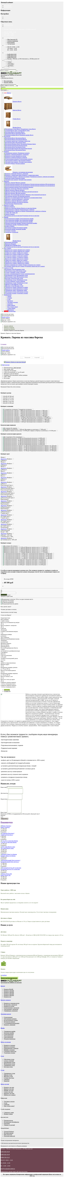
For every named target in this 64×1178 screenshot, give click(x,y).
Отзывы (9, 297)
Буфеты (12, 226)
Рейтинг (3, 815)
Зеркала (12, 214)
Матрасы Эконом (20, 182)
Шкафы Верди (17, 127)
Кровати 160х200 (9, 993)
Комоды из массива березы (28, 208)
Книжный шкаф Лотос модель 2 (10, 862)
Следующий (36, 357)
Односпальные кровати (25, 159)
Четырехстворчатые (9, 1039)
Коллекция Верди (21, 138)
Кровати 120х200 (9, 990)
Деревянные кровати (24, 153)
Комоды (12, 206)
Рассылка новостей (9, 1136)
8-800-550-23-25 (11, 57)
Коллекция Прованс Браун (28, 144)
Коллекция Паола (21, 150)
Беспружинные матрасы (26, 187)
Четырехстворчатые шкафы (29, 223)
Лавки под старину (22, 260)
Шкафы (6, 217)
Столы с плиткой (20, 272)
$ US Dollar (11, 64)
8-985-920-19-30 (11, 55)
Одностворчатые (9, 1034)
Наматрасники (18, 203)
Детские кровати (20, 163)
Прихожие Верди (20, 133)
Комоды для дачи (9, 1089)
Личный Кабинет (9, 1131)
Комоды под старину (24, 251)
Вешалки (13, 244)
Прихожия (15, 242)
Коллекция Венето (21, 139)
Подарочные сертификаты (11, 1122)
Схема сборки (11, 308)
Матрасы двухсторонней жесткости (36, 194)
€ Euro (9, 62)
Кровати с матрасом (22, 154)
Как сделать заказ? (12, 306)
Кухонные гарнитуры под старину (35, 266)
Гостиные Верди (19, 132)
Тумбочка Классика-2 (7, 835)
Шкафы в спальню (9, 1050)
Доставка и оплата (12, 302)
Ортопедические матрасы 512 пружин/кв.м (42, 185)
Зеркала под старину (23, 263)
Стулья (2, 1070)
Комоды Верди (17, 110)
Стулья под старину (22, 257)
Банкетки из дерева (22, 289)
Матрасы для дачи (9, 1093)
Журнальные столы (22, 277)
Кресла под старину (22, 259)
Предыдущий (27, 357)
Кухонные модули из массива (30, 215)
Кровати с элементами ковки (30, 175)
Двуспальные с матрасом (11, 1009)
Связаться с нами (9, 1112)
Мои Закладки (8, 1134)
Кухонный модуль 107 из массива (10, 869)
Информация (7, 294)
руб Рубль (10, 65)
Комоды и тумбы (9, 205)
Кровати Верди (17, 101)
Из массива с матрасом (10, 1004)
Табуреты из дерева (22, 287)
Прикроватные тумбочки (27, 209)
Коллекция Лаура (20, 147)
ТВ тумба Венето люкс (7, 848)
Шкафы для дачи (9, 1090)
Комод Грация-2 (5, 827)
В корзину (3, 594)
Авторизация (8, 7)
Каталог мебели (8, 82)
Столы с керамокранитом (27, 274)
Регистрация (7, 5)
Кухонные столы (20, 269)
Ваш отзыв (4, 812)
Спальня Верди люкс (24, 130)
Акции (9, 296)
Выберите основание (7, 406)
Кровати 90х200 (8, 989)
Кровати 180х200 (9, 995)
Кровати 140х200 (9, 992)
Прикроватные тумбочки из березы (36, 211)
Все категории (8, 81)
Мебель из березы (9, 327)
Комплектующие (20, 178)
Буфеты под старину (23, 254)
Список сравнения (12, 41)
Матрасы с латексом (23, 199)
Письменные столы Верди (28, 129)
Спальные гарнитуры (24, 141)
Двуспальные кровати (24, 160)
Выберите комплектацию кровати (11, 434)
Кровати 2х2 (7, 996)
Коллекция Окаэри (21, 145)
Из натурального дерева (11, 1020)
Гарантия (10, 303)
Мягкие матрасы (19, 190)
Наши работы (11, 305)
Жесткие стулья (18, 286)
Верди (7, 93)
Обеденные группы (22, 292)
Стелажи (13, 230)
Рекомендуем (7, 822)
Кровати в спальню (9, 1045)
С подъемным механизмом (11, 1023)
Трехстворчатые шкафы (26, 221)
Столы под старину (22, 256)
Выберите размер (6, 393)
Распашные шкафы (21, 227)
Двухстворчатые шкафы (26, 220)
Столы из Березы (20, 281)
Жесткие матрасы (21, 193)
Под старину (7, 248)
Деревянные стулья (22, 283)
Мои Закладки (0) (12, 39)
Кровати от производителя (11, 1003)
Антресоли (15, 232)
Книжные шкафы (9, 1033)
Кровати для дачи (9, 1087)
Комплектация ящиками (8, 425)
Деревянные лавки (21, 290)
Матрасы (6, 181)
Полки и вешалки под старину (31, 265)
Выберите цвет (5, 454)
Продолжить (4, 818)
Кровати (6, 151)
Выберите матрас (6, 543)
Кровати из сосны (21, 156)
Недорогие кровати (9, 1021)
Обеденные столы (21, 271)
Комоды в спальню (9, 1047)
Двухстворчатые (8, 1036)
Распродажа (10, 311)
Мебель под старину (10, 1095)
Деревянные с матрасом (11, 1010)
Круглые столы (18, 278)
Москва (6, 67)
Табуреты (6, 1079)
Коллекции (7, 136)
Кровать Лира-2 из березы (8, 856)
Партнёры (7, 1123)
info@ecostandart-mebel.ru (8, 1168)
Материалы (10, 309)
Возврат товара (8, 1114)
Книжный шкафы (21, 229)
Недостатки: (4, 799)
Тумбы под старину (22, 253)
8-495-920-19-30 (8, 25)
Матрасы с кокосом (22, 200)
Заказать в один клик (7, 596)
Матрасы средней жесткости (30, 191)
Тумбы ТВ (15, 212)
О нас (9, 299)
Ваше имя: (4, 787)
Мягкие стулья (18, 284)
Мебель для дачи (5, 1084)
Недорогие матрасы (22, 202)
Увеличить (4, 459)
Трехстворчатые (8, 1037)
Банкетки (6, 1081)
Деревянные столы (21, 280)
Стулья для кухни (9, 1078)
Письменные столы (22, 275)
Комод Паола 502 (5, 875)
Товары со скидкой (9, 1125)
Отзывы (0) (7, 691)
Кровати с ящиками (22, 173)
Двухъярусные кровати (25, 162)
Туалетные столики (22, 293)
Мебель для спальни (6, 1042)
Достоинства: (4, 793)
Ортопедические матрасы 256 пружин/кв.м (42, 184)
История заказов (8, 1133)
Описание (7, 689)
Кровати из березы (21, 157)
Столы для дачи (8, 1092)
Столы (2, 1056)
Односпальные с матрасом (11, 1007)
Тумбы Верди (16, 119)
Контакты (10, 300)
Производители (8, 1120)
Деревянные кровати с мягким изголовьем (42, 176)
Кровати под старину (24, 250)
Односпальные (8, 1017)
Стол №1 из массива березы (8, 842)
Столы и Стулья (8, 268)
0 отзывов (3, 344)
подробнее (4, 975)
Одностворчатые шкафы (27, 218)
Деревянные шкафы (22, 224)
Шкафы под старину (23, 262)
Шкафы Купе (17, 245)
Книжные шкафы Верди (26, 135)
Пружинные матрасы (24, 196)
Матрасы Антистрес (23, 188)
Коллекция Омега (21, 142)
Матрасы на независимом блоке (33, 197)
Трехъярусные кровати (25, 179)
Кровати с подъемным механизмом (23, 172)
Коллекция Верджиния (25, 148)
